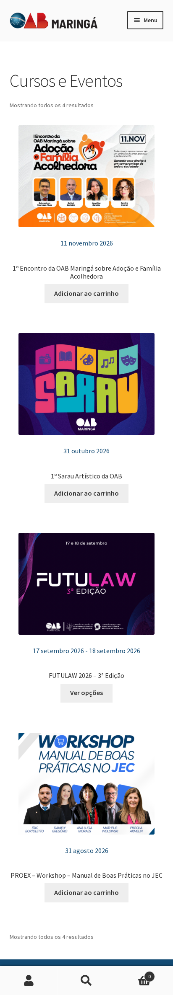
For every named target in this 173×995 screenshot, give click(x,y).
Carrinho (133, 973)
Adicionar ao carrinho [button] (86, 293)
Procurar (86, 981)
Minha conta (29, 981)
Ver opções (86, 692)
